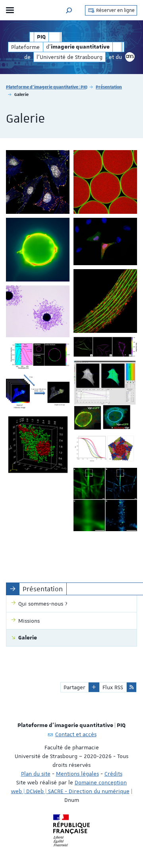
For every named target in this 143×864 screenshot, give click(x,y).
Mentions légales (77, 773)
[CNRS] (130, 57)
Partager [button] (74, 687)
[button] (69, 10)
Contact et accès (76, 734)
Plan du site (35, 773)
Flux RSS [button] (112, 687)
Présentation (109, 86)
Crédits (113, 773)
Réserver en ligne (115, 10)
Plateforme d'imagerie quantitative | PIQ (46, 86)
